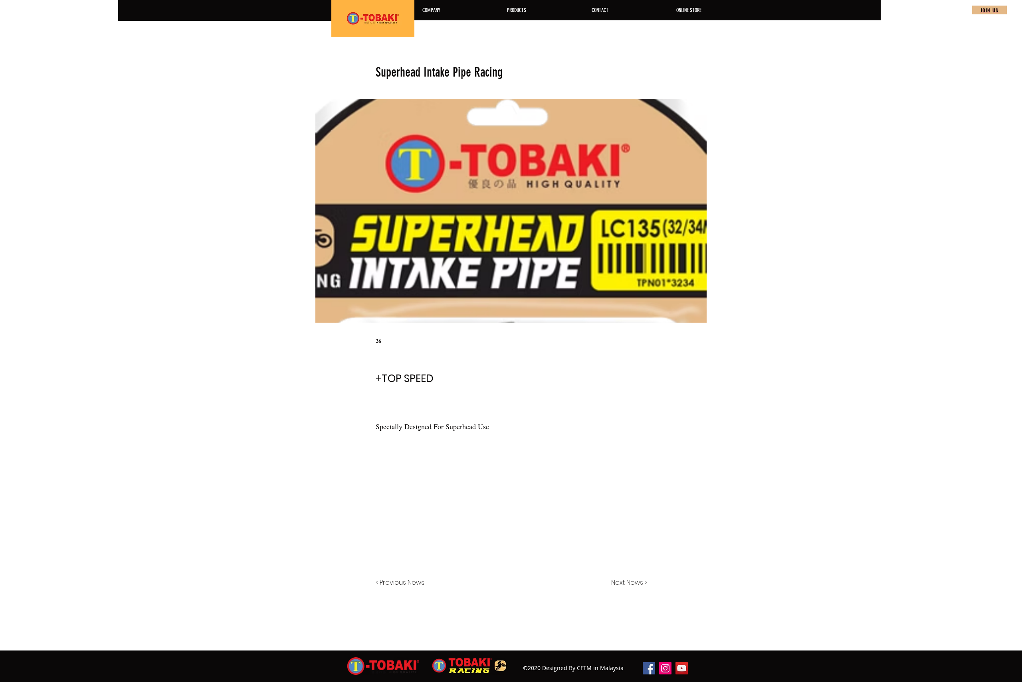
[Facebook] (649, 668)
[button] (989, 10)
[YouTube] (681, 668)
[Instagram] (665, 668)
